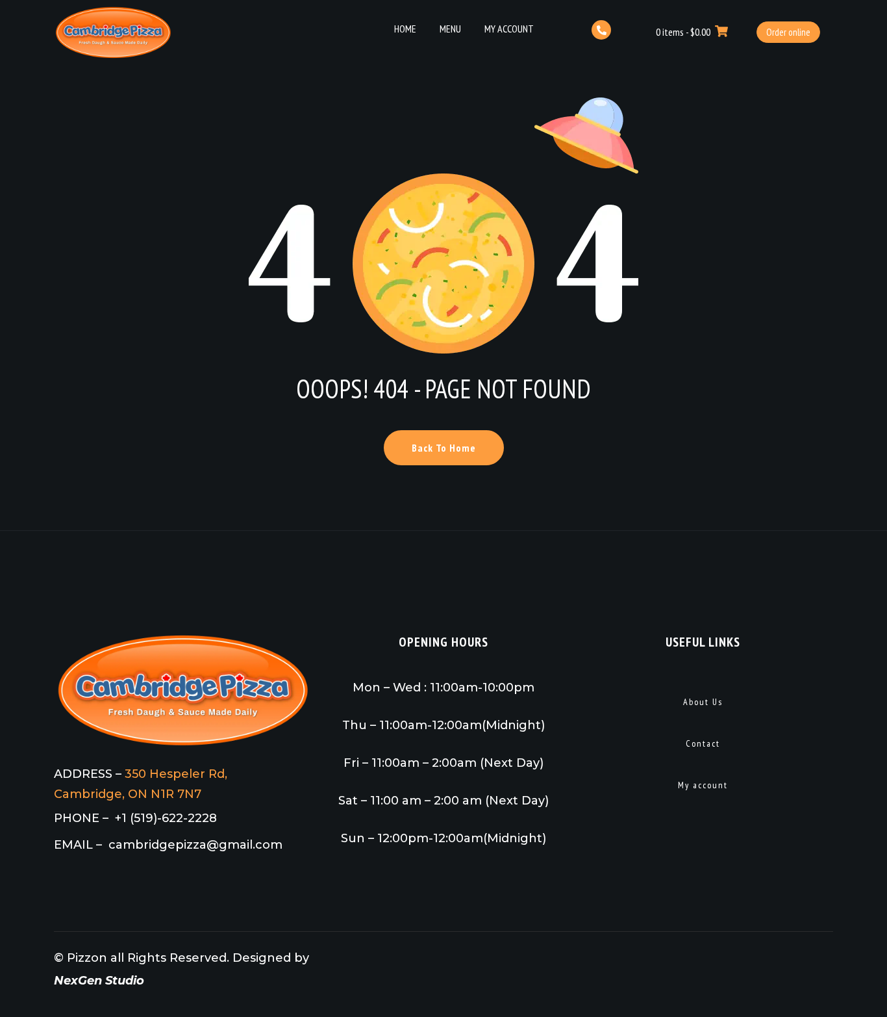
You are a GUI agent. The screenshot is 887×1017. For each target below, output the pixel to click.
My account (703, 785)
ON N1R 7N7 (164, 794)
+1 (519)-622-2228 (166, 818)
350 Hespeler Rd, (176, 774)
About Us (703, 702)
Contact (703, 743)
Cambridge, (91, 794)
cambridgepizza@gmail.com (195, 845)
